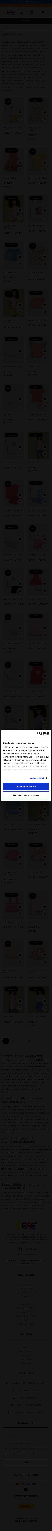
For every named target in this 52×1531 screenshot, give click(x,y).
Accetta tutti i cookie (26, 786)
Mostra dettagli (37, 778)
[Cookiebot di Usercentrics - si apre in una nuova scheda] (37, 733)
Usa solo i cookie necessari (26, 795)
